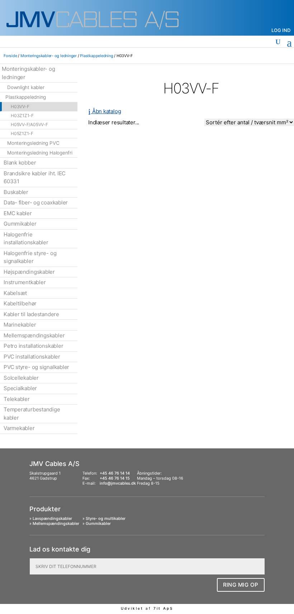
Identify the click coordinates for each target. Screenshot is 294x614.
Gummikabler (20, 223)
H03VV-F (20, 106)
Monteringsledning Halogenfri (39, 153)
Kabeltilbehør (20, 303)
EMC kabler (18, 213)
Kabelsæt (15, 293)
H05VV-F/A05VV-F (29, 124)
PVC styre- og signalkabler (36, 367)
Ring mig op (241, 584)
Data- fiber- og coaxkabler (36, 202)
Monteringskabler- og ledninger (48, 55)
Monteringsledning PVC (33, 143)
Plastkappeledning (96, 55)
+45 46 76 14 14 (115, 473)
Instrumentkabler (25, 282)
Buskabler (16, 192)
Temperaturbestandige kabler (32, 413)
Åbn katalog (104, 111)
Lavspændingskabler (52, 518)
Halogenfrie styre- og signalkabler (30, 257)
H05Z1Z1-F (22, 133)
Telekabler (17, 399)
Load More (191, 144)
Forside (10, 55)
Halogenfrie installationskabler (26, 238)
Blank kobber (20, 162)
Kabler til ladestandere (31, 314)
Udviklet (132, 608)
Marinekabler (20, 324)
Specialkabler (20, 388)
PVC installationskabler (32, 356)
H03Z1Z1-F (22, 115)
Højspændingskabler (29, 271)
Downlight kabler (25, 87)
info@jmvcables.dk (118, 483)
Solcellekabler (21, 377)
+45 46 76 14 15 (115, 478)
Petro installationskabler (33, 345)
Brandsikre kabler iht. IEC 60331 (35, 177)
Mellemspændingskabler (34, 335)
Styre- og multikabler (105, 518)
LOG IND (280, 30)
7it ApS (163, 608)
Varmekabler (19, 428)
